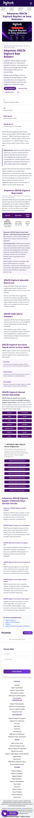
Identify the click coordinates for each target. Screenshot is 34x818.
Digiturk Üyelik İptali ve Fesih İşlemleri (17, 754)
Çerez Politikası (17, 792)
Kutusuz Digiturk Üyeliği (17, 709)
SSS (18, 92)
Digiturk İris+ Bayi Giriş (17, 721)
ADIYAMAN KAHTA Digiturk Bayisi (17, 477)
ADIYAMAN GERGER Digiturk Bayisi (17, 469)
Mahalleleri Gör (9, 92)
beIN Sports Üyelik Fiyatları (17, 696)
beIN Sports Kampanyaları (17, 706)
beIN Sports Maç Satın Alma (17, 762)
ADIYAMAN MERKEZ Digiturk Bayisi (17, 482)
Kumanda (17, 729)
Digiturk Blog (17, 756)
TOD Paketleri (17, 698)
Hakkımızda (17, 797)
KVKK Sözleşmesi (17, 794)
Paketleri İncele (22, 88)
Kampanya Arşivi (17, 712)
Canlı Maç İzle (17, 731)
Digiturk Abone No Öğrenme (17, 748)
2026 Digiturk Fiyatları (17, 693)
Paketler (17, 685)
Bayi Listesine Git (10, 88)
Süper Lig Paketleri (17, 688)
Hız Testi (17, 723)
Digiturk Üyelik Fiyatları (17, 690)
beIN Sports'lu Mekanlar (17, 734)
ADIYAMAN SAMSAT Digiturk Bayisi (17, 486)
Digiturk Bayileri (17, 776)
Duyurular (17, 787)
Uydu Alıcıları (17, 759)
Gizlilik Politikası (17, 789)
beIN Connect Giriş (17, 743)
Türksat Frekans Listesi (17, 764)
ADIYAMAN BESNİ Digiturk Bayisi (17, 461)
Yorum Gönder (17, 671)
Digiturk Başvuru (10, 620)
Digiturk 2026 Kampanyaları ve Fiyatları (17, 626)
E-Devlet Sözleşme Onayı (17, 746)
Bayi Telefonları (17, 779)
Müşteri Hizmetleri (17, 773)
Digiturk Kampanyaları (17, 704)
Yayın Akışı (17, 726)
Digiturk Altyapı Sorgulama (17, 718)
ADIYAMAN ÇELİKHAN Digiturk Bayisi (17, 465)
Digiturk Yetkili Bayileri (17, 781)
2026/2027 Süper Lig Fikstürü (17, 737)
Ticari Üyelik (17, 784)
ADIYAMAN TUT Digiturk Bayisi (17, 490)
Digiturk (7, 624)
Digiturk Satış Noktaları (12, 622)
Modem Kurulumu (17, 751)
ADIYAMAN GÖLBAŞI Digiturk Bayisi (17, 473)
